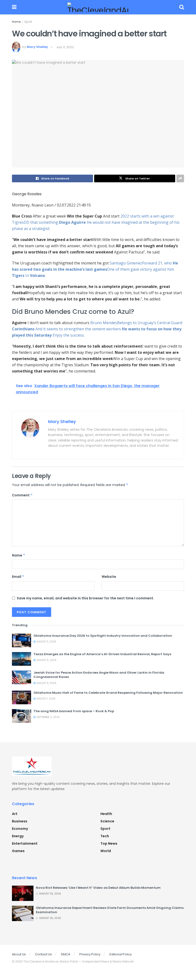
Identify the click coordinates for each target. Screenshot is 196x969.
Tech (104, 836)
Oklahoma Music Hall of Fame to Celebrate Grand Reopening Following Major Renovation (108, 692)
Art (14, 813)
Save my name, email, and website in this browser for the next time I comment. (85, 598)
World (105, 851)
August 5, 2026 (46, 660)
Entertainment (25, 843)
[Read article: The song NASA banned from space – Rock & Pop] (21, 716)
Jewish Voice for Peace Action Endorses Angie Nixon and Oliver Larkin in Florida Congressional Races (98, 674)
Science (107, 821)
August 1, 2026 (45, 698)
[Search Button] (181, 7)
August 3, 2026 (46, 641)
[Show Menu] (14, 7)
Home (16, 22)
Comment (22, 495)
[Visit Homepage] (97, 7)
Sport (28, 22)
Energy (18, 836)
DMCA (65, 954)
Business (19, 821)
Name (18, 555)
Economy (20, 828)
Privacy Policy (89, 954)
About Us (19, 954)
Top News (108, 843)
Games (18, 851)
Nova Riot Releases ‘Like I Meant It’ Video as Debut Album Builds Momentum (98, 887)
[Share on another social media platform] (180, 178)
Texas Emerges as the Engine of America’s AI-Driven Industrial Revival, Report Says (102, 654)
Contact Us (43, 954)
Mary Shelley (37, 47)
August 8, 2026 (46, 683)
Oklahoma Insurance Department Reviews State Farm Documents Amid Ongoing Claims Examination (110, 910)
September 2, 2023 (48, 717)
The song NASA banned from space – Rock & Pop (73, 711)
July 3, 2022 (65, 47)
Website (109, 576)
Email (18, 576)
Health (106, 813)
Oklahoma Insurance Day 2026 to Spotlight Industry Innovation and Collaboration (102, 635)
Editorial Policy (120, 954)
